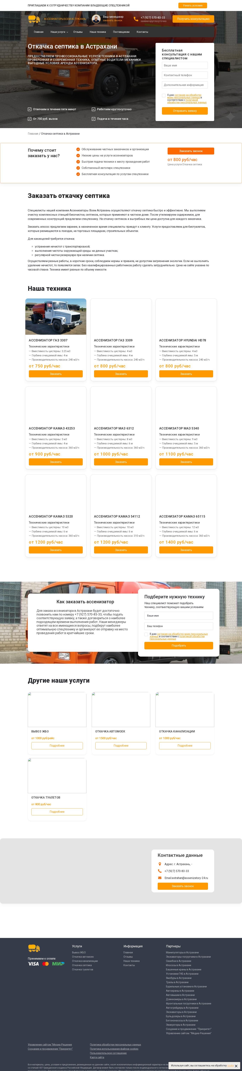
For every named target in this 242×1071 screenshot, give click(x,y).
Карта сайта (97, 1057)
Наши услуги (58, 31)
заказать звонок (112, 20)
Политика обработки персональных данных (115, 1044)
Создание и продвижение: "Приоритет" (189, 1029)
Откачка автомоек (83, 956)
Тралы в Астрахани (177, 982)
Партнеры (173, 946)
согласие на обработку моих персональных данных (184, 96)
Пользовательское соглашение (108, 1053)
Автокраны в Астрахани (180, 990)
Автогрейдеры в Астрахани (182, 1007)
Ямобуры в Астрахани (179, 978)
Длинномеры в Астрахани (181, 999)
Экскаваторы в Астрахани (181, 1012)
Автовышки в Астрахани (180, 995)
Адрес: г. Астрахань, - (178, 864)
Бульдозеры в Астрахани (181, 1016)
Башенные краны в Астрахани (183, 969)
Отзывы (78, 31)
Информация (133, 946)
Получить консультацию (193, 19)
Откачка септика (82, 965)
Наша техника (98, 31)
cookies (231, 1065)
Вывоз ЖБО (79, 952)
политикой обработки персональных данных (187, 101)
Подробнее (57, 745)
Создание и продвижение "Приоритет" (50, 1048)
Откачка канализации (85, 961)
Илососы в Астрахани (178, 965)
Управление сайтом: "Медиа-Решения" (189, 1033)
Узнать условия (192, 5)
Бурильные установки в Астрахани (186, 986)
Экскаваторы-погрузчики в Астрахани (188, 956)
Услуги (77, 946)
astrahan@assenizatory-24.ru (190, 878)
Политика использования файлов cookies (114, 1048)
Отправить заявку (185, 111)
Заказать (56, 374)
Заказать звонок (191, 151)
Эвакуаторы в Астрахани (180, 1024)
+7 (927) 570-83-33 (153, 17)
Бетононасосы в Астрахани (182, 1020)
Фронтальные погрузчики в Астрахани (188, 1003)
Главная (38, 31)
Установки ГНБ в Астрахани (182, 973)
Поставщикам (121, 31)
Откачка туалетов (82, 969)
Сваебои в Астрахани (178, 961)
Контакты (142, 31)
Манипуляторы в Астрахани (182, 952)
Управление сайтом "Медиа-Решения (50, 1044)
